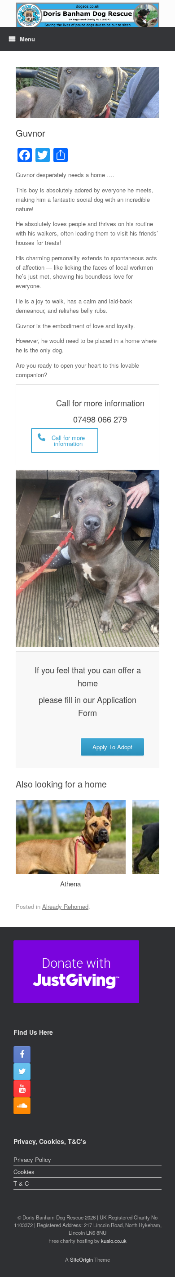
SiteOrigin (81, 1259)
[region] (87, 19)
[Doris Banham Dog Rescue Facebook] (22, 1054)
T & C (21, 1183)
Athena (70, 883)
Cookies (24, 1171)
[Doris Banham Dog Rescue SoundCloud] (22, 1105)
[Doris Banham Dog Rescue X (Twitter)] (22, 1071)
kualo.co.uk (114, 1240)
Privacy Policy (32, 1159)
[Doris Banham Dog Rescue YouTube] (22, 1088)
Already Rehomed (65, 906)
